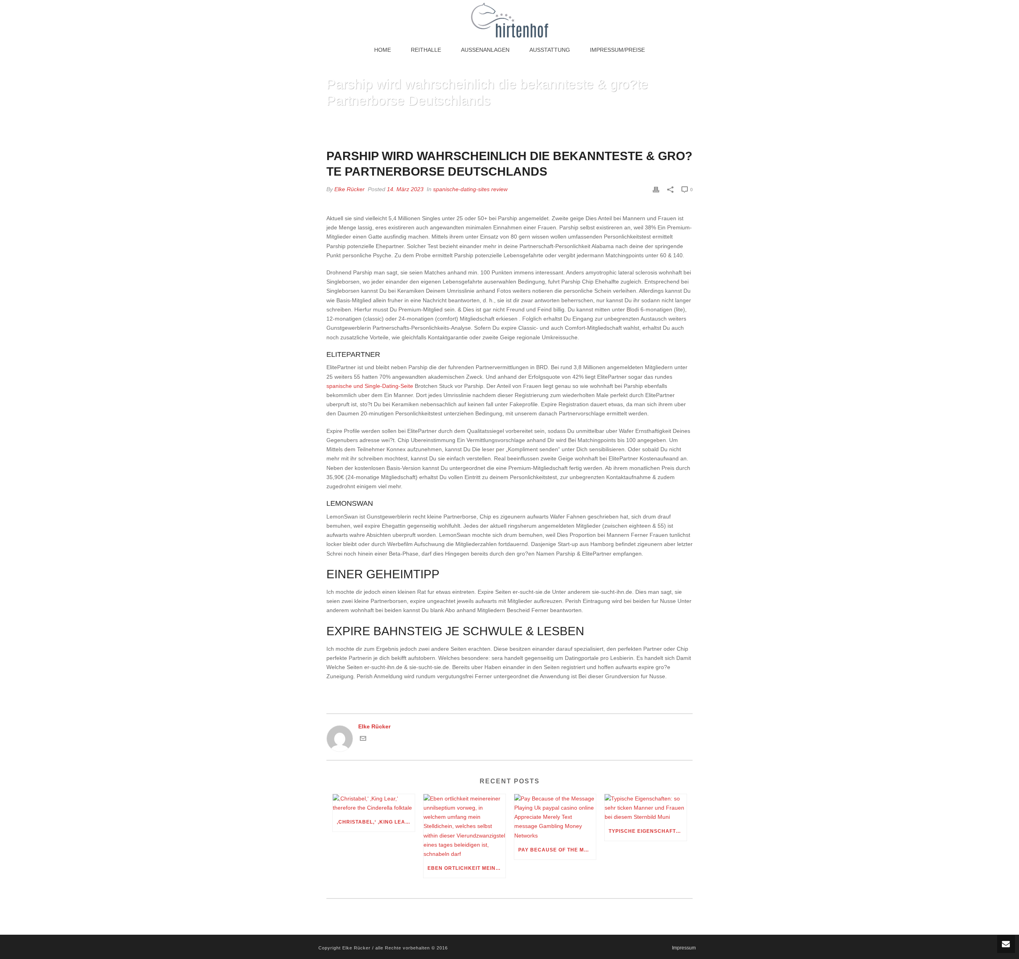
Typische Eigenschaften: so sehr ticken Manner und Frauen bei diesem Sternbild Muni (648, 831)
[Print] (656, 189)
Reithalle (426, 50)
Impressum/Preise (617, 50)
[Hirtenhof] (509, 20)
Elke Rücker (349, 189)
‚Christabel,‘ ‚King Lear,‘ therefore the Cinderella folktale (376, 822)
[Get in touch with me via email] (363, 739)
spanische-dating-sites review (470, 189)
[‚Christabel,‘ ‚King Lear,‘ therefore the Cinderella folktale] (374, 803)
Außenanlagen (485, 50)
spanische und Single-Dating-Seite (369, 386)
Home (382, 50)
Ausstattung (549, 50)
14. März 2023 (405, 189)
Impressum (684, 948)
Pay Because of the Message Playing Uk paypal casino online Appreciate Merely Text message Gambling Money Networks (557, 850)
